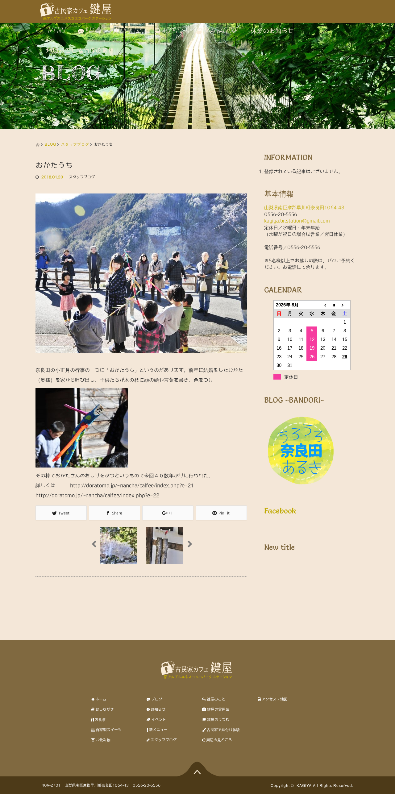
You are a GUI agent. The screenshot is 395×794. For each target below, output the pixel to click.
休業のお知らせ (272, 31)
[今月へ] (333, 304)
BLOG (50, 144)
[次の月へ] (345, 304)
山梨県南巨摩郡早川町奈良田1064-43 (304, 207)
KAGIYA (304, 785)
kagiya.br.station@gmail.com (297, 220)
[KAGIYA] (77, 9)
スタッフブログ (75, 144)
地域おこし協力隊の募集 (80, 51)
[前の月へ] (322, 304)
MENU (55, 31)
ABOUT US (127, 31)
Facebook (280, 510)
